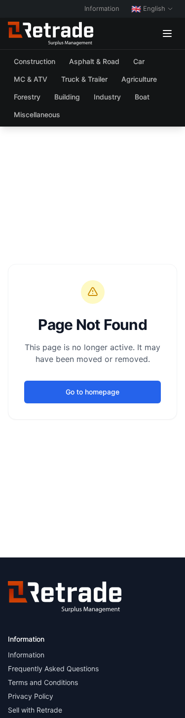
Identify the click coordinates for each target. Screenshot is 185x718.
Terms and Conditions (43, 682)
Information (101, 8)
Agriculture (139, 79)
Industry (107, 97)
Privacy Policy (30, 696)
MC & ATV (30, 79)
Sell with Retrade (35, 710)
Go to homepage (92, 392)
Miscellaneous (37, 114)
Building (67, 97)
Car (139, 61)
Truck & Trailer (84, 79)
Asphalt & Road (94, 61)
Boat (142, 97)
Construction (34, 61)
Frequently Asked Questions (53, 668)
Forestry (27, 97)
